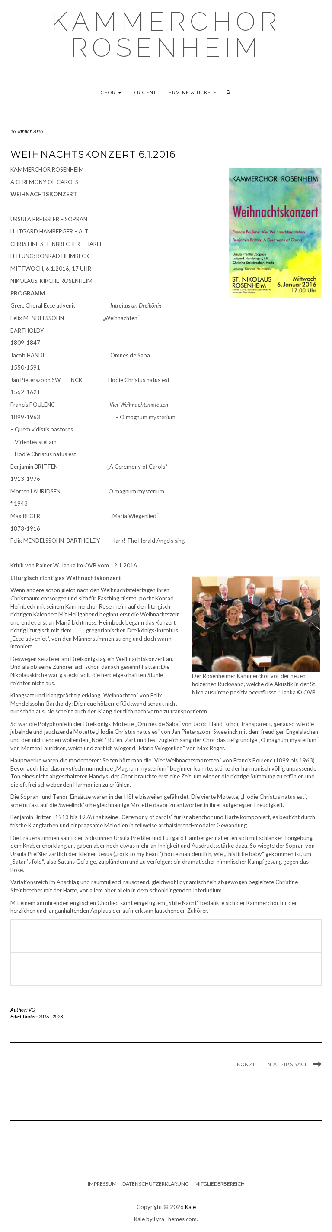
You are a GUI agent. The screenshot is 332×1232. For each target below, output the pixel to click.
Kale (190, 1206)
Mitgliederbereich (220, 1183)
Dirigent (143, 92)
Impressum (102, 1183)
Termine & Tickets (191, 92)
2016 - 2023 (50, 1016)
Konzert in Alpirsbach (273, 1064)
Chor (109, 92)
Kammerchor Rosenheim (166, 34)
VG (32, 1009)
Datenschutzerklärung (155, 1183)
